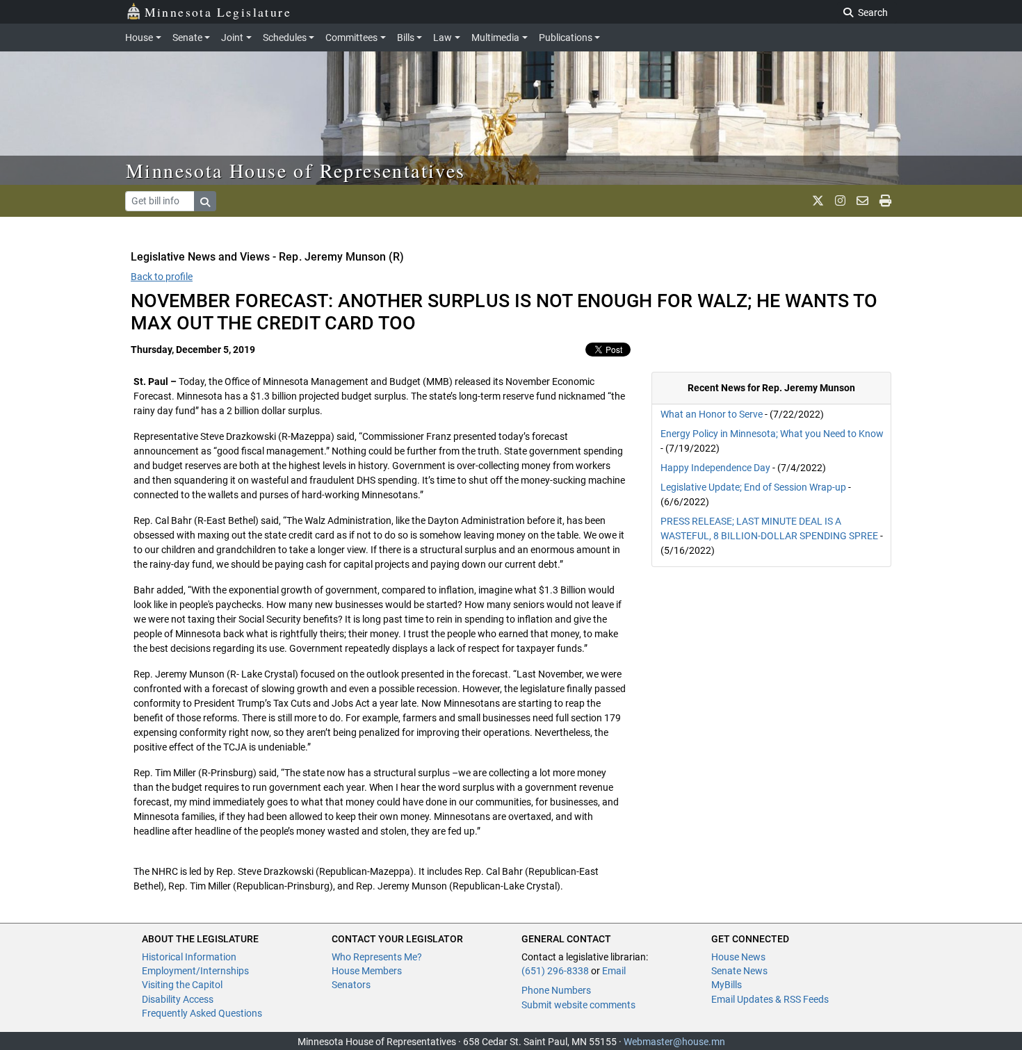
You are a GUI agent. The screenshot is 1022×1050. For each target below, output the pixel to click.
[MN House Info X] (817, 200)
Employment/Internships (195, 970)
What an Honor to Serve (712, 414)
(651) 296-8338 (555, 970)
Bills (405, 37)
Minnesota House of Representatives (296, 170)
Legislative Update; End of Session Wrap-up (753, 487)
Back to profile (162, 276)
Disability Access (177, 999)
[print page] (885, 200)
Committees (351, 37)
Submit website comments (578, 1004)
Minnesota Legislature (218, 11)
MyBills (726, 984)
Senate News (739, 970)
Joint (232, 37)
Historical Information (189, 956)
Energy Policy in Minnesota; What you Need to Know (772, 433)
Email (614, 970)
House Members (367, 970)
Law (442, 37)
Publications (565, 37)
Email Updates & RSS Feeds (770, 999)
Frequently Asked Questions (202, 1013)
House (139, 37)
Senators (351, 984)
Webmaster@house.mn (674, 1041)
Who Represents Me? (377, 956)
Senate (187, 37)
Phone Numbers (556, 990)
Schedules (285, 37)
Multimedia (495, 37)
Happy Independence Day (715, 467)
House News (738, 956)
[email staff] (862, 200)
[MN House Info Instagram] (840, 200)
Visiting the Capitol (182, 984)
